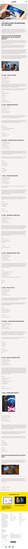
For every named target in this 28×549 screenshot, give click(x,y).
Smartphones (5, 488)
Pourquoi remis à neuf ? (22, 520)
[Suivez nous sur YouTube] (6, 540)
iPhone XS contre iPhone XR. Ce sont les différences (20, 505)
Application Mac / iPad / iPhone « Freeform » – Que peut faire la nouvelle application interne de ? (7, 507)
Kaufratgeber (20, 521)
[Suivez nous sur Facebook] (2, 540)
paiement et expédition (13, 517)
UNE (11, 514)
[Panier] (26, 1)
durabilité (20, 517)
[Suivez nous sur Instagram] (4, 540)
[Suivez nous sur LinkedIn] (4, 542)
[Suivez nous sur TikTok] (2, 542)
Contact (20, 524)
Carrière (20, 514)
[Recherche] (3, 1)
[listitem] (5, 490)
